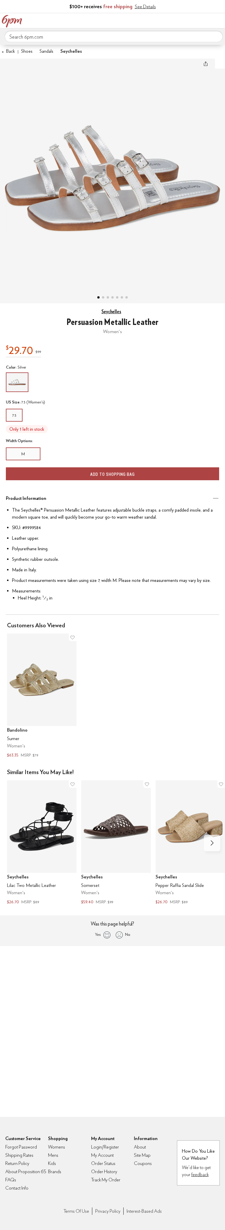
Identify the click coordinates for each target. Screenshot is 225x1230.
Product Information (26, 498)
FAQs (10, 1180)
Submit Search (216, 36)
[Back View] (117, 297)
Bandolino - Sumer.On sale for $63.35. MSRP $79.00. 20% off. (41, 696)
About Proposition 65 (25, 1171)
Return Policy (17, 1163)
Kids (52, 1163)
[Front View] (126, 297)
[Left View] (112, 297)
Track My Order (105, 1180)
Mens (53, 1155)
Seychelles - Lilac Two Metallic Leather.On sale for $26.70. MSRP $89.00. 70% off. (41, 843)
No (127, 934)
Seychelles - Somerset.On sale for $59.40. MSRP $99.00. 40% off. (116, 843)
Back (8, 51)
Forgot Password (21, 1147)
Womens (56, 1147)
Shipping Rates (19, 1155)
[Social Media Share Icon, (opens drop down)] (205, 63)
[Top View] (103, 297)
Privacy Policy (107, 1211)
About (140, 1147)
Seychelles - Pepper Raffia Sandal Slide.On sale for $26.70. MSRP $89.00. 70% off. (190, 843)
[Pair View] (98, 297)
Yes (97, 934)
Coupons (143, 1163)
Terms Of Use (76, 1211)
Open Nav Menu (219, 20)
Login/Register (105, 1147)
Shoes (27, 51)
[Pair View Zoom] (112, 175)
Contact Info (16, 1188)
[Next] (212, 843)
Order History (104, 1171)
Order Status (103, 1163)
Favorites (194, 20)
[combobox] (114, 36)
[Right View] (122, 297)
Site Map (142, 1155)
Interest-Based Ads (144, 1211)
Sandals (46, 51)
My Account (182, 20)
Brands (54, 1171)
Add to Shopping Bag (112, 474)
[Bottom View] (108, 297)
